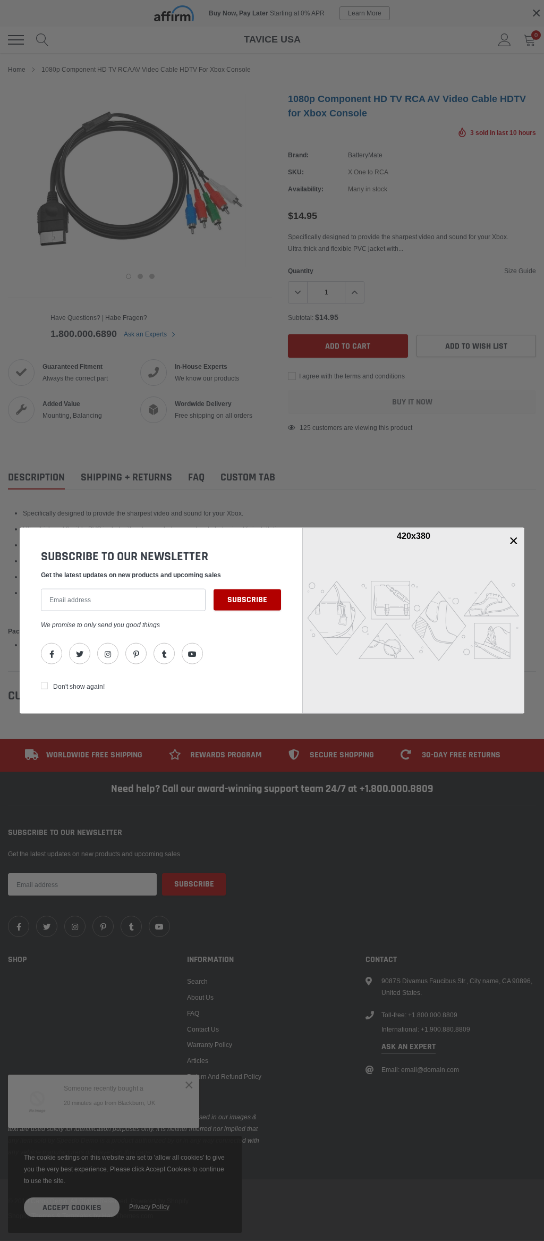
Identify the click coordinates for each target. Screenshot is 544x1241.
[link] (51, 653)
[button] (514, 540)
